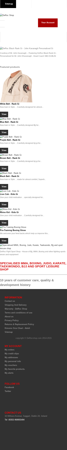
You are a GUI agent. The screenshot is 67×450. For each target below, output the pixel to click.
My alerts (9, 373)
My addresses (11, 357)
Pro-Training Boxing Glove (13, 230)
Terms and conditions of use (18, 313)
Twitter (8, 391)
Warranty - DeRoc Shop (16, 309)
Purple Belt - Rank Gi (10, 140)
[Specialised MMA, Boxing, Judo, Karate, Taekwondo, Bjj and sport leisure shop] (33, 247)
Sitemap (9, 332)
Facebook (9, 387)
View (4, 114)
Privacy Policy (12, 320)
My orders (9, 350)
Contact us (10, 301)
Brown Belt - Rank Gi (10, 158)
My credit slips (12, 353)
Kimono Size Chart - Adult (17, 328)
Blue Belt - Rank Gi (9, 122)
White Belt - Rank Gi (9, 104)
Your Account (47, 22)
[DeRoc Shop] (7, 15)
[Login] (61, 3)
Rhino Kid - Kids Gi (9, 212)
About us (9, 316)
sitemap (9, 4)
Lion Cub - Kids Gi (9, 194)
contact (24, 4)
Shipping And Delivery (15, 305)
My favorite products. (15, 369)
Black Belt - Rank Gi (9, 176)
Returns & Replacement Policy (19, 324)
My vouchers (11, 365)
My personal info (13, 361)
